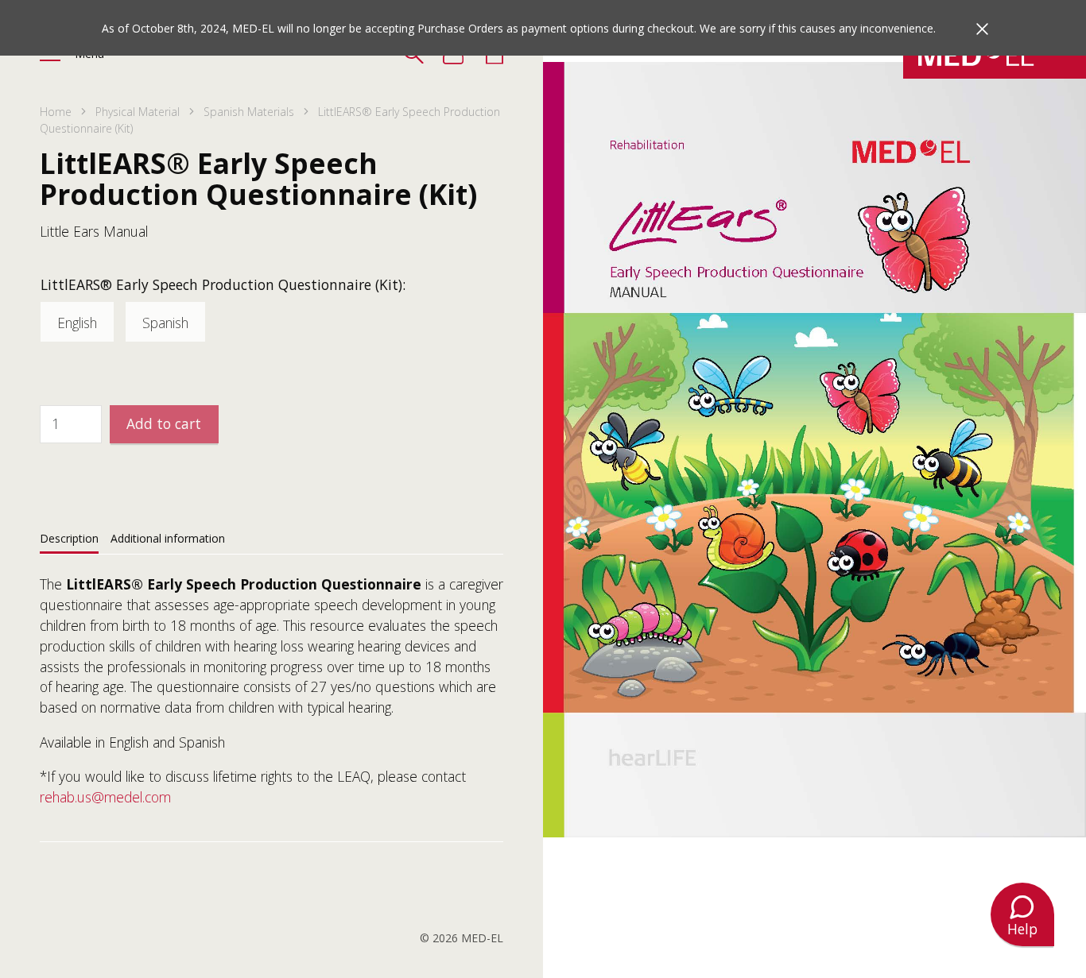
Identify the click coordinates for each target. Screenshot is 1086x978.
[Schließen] (982, 29)
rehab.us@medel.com (105, 796)
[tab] (69, 538)
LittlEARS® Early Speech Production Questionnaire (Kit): (223, 284)
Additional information (168, 538)
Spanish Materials (249, 111)
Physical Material (137, 111)
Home (56, 111)
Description (69, 538)
